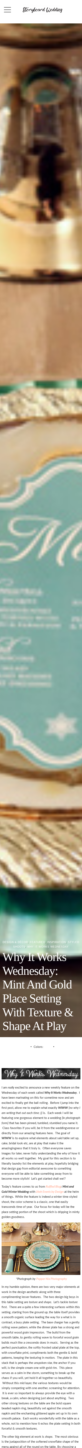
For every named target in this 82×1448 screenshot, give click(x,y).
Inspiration (56, 942)
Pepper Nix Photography (51, 1278)
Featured (37, 942)
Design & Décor (15, 942)
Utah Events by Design (50, 1191)
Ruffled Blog (53, 1186)
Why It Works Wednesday (48, 946)
